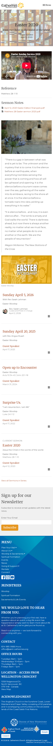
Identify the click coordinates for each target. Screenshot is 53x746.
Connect (5, 572)
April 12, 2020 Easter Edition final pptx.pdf (24, 108)
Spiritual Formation (10, 557)
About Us (6, 550)
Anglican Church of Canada (10, 729)
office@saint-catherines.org (14, 649)
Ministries (11, 585)
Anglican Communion (30, 729)
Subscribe (9, 527)
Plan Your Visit (8, 547)
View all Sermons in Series (13, 480)
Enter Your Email (9, 518)
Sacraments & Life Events (13, 599)
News (4, 563)
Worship (5, 591)
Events (4, 560)
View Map (6, 689)
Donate (45, 732)
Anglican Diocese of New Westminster (29, 721)
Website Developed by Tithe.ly (39, 742)
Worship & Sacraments (12, 554)
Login (45, 740)
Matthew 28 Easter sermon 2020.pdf (22, 111)
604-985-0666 (8, 646)
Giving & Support (9, 566)
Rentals (5, 569)
